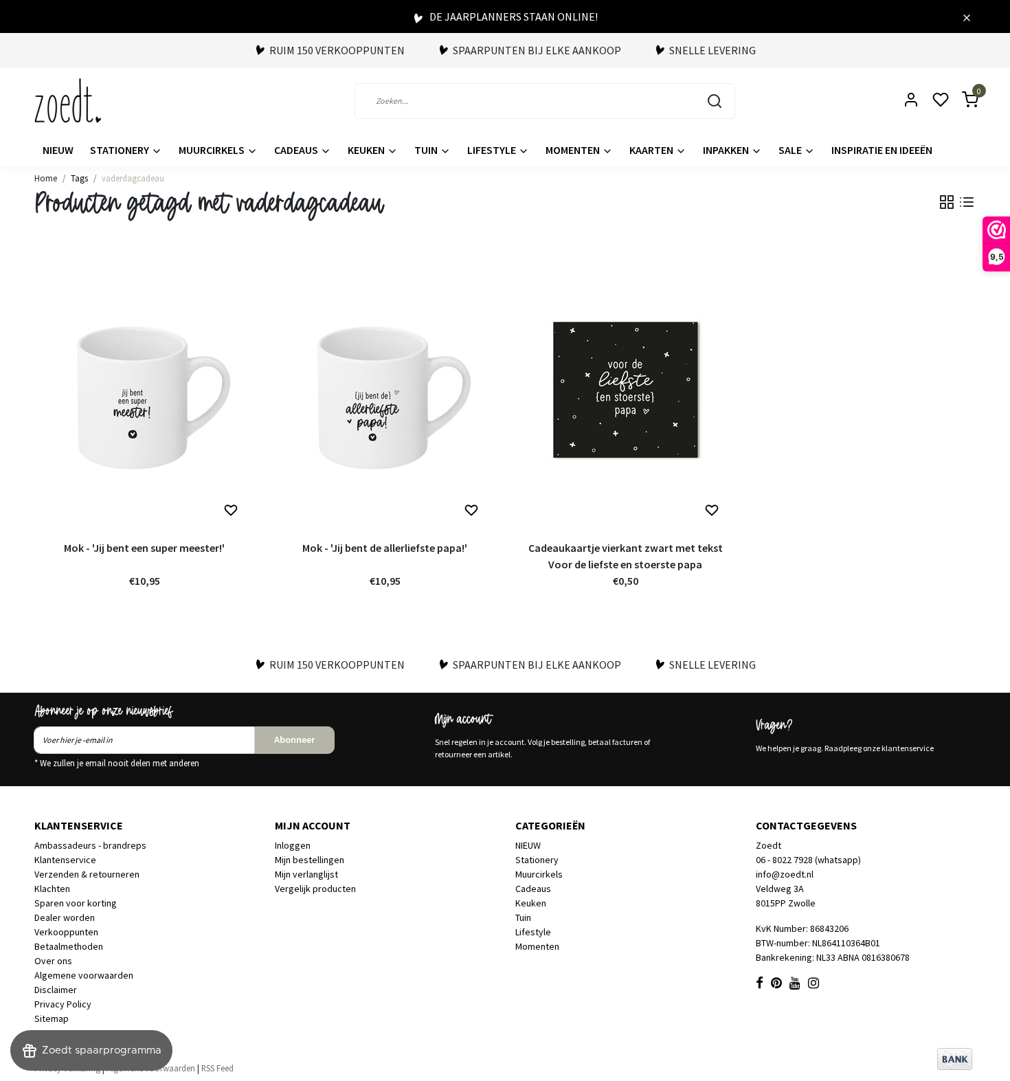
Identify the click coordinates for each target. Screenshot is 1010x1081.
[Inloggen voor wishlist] (231, 511)
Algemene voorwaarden (83, 975)
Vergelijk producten (315, 888)
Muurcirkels (213, 150)
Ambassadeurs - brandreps (90, 845)
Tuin (427, 150)
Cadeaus (297, 150)
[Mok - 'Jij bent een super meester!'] (144, 389)
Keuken (367, 150)
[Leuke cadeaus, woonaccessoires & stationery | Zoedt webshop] (67, 100)
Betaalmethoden (68, 946)
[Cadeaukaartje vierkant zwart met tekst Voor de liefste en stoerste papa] (625, 389)
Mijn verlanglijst (306, 874)
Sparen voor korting (75, 903)
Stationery (120, 150)
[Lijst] (967, 202)
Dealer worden (64, 917)
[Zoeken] (714, 101)
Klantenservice (65, 860)
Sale (791, 150)
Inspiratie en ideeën (881, 150)
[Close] (966, 16)
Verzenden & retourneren (86, 874)
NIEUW (58, 150)
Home (45, 177)
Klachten (52, 888)
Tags (79, 177)
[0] (962, 100)
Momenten (574, 150)
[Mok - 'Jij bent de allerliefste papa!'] (385, 389)
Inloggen (293, 845)
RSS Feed (217, 1067)
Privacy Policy (62, 1004)
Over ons (53, 961)
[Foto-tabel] (947, 202)
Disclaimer (55, 989)
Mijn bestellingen (309, 860)
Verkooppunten (66, 932)
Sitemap (51, 1018)
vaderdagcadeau (133, 177)
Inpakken (727, 150)
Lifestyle (492, 150)
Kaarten (652, 150)
